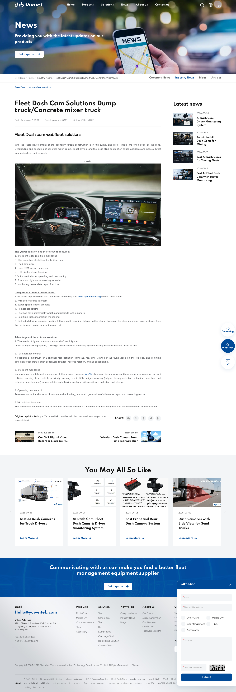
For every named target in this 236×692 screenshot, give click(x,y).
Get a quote (26, 54)
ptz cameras (60, 683)
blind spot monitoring (89, 296)
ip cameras (74, 683)
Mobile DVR (82, 618)
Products (88, 4)
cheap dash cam (74, 679)
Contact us (162, 4)
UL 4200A (150, 683)
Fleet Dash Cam (119, 679)
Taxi (100, 622)
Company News (159, 77)
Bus (100, 627)
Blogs (202, 77)
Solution (104, 607)
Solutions (107, 4)
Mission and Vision (152, 618)
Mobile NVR (154, 679)
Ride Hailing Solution (108, 641)
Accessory (81, 632)
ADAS (88, 374)
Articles (216, 77)
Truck (101, 613)
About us (142, 4)
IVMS (165, 679)
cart (219, 5)
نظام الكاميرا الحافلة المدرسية (37, 683)
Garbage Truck (106, 636)
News (124, 4)
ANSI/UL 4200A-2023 (168, 683)
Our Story (148, 613)
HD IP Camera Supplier (97, 679)
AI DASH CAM (30, 679)
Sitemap (136, 665)
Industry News (44, 78)
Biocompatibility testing (51, 679)
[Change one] (217, 668)
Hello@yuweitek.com (36, 612)
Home (71, 4)
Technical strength (152, 631)
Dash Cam (81, 613)
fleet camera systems (94, 683)
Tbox (78, 627)
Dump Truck (104, 632)
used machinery (137, 679)
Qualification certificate (149, 624)
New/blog (127, 607)
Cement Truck (105, 645)
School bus (104, 618)
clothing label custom (34, 687)
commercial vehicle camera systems (125, 683)
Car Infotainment (85, 622)
